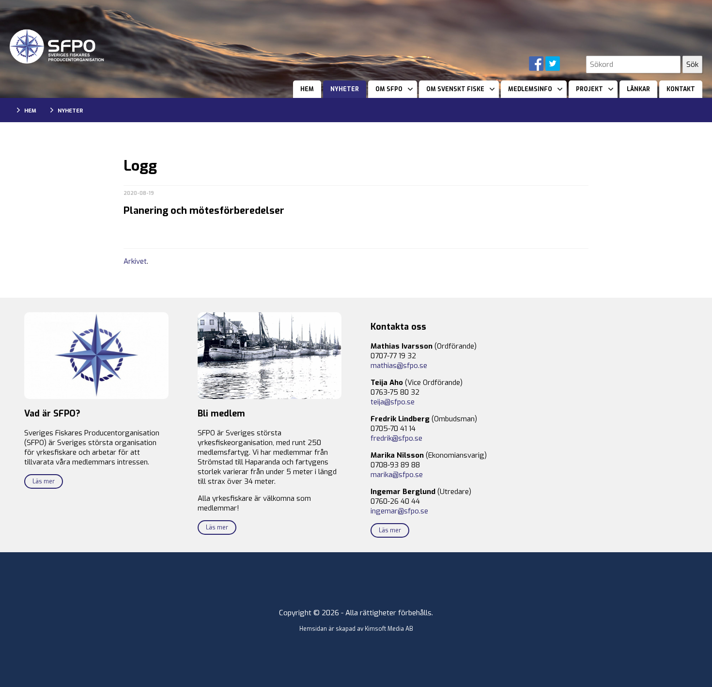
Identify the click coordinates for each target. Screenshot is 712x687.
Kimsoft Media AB (389, 629)
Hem (307, 89)
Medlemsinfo (530, 89)
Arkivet (135, 261)
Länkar (638, 89)
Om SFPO (388, 89)
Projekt (589, 89)
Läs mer (43, 481)
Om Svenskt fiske (455, 89)
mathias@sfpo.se (399, 365)
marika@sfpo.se (397, 474)
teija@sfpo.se (393, 402)
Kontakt (680, 89)
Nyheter (344, 89)
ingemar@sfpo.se (399, 511)
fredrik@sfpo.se (396, 438)
